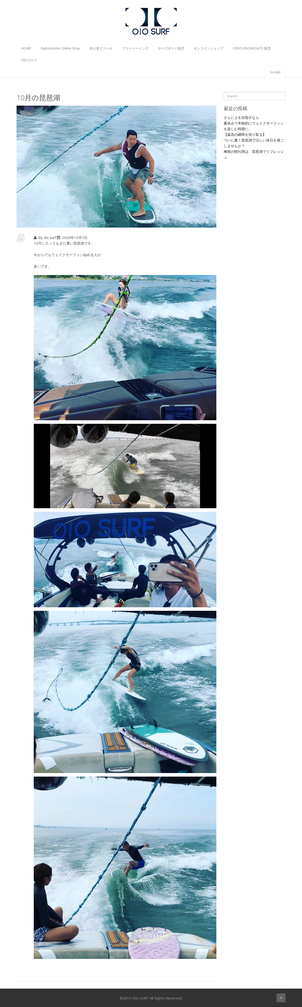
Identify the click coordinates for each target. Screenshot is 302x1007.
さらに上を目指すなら (241, 117)
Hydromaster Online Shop (60, 48)
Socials (275, 72)
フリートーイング (135, 48)
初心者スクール (101, 48)
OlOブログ (29, 60)
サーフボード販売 (171, 48)
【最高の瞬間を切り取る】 (245, 134)
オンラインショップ (208, 48)
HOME (26, 48)
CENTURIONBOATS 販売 (252, 48)
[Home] (151, 20)
